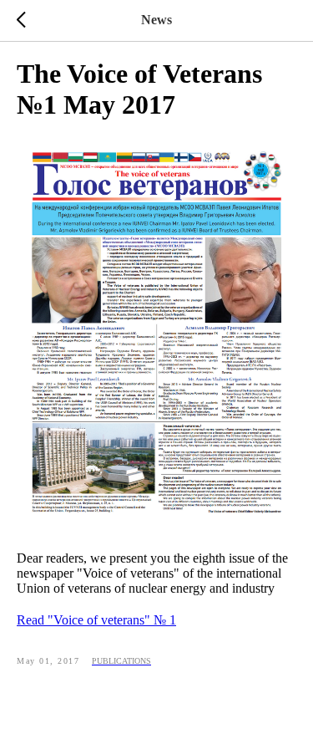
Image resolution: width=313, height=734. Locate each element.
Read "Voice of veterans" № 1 (96, 620)
